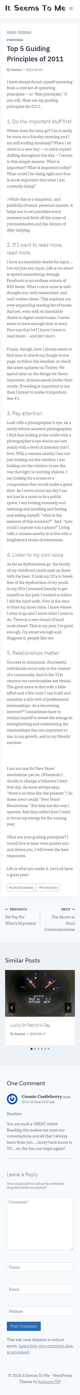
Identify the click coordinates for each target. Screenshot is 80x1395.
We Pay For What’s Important (20, 916)
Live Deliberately (21, 887)
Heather (16, 70)
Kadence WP (49, 1381)
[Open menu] (71, 8)
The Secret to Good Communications (59, 919)
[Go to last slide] (12, 1008)
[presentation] (40, 993)
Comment (19, 1202)
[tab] (32, 1049)
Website (16, 1311)
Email (14, 1289)
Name (14, 1267)
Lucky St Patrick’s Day (30, 1025)
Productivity (48, 887)
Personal (15, 40)
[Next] (68, 1008)
